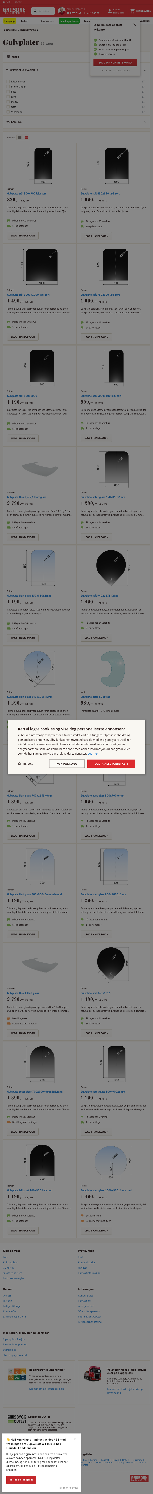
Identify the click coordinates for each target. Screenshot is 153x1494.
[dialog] (76, 747)
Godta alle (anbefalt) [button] (111, 763)
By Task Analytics (69, 1487)
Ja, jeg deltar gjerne (21, 1479)
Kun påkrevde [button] (67, 763)
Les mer (93, 753)
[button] (25, 764)
